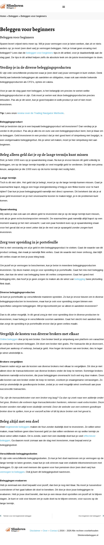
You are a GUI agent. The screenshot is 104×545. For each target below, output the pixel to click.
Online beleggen (9, 339)
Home (3, 16)
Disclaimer (35, 530)
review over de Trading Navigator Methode (40, 113)
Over (45, 530)
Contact (54, 530)
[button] (64, 7)
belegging (79, 279)
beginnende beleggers (17, 427)
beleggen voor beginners (39, 52)
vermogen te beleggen (12, 472)
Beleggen (13, 16)
